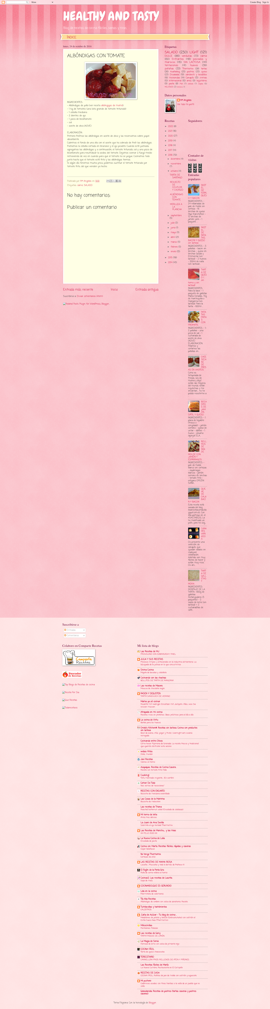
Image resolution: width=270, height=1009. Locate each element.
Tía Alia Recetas (148, 899)
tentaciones (171, 65)
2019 (170, 140)
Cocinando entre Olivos (152, 741)
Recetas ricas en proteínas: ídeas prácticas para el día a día (167, 714)
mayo (174, 232)
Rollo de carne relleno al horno (154, 872)
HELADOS (169, 86)
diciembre (176, 159)
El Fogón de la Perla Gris (152, 870)
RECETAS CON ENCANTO (153, 791)
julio (173, 223)
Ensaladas (175, 74)
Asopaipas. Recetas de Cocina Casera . (159, 767)
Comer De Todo (148, 783)
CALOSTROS (146, 909)
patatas (169, 69)
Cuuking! (145, 775)
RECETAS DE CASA (150, 973)
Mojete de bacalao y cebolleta (154, 672)
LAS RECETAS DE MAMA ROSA (156, 862)
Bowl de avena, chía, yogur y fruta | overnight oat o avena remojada (166, 734)
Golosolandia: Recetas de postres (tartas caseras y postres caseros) (168, 992)
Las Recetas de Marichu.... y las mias (158, 830)
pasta (171, 83)
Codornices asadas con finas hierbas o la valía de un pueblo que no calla (170, 985)
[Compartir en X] (113, 181)
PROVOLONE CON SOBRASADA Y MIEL (158, 654)
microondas (174, 77)
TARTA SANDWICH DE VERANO (155, 696)
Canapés (190, 77)
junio (173, 227)
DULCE (168, 56)
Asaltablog (175, 71)
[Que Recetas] (69, 700)
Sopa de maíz (146, 880)
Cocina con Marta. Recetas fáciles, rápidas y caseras (166, 846)
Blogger (152, 1002)
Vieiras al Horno (148, 762)
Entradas (71, 630)
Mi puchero (146, 981)
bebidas (180, 87)
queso (204, 71)
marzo (174, 242)
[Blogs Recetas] (78, 684)
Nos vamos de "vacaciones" (152, 785)
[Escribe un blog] (110, 181)
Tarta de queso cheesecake (153, 951)
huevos (194, 65)
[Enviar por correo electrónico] (108, 181)
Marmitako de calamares (152, 893)
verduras (187, 56)
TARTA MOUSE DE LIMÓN (153, 936)
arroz (189, 80)
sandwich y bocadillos (196, 74)
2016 (170, 155)
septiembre (176, 215)
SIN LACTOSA (192, 62)
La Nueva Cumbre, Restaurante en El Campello (162, 967)
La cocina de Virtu (149, 720)
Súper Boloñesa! (148, 849)
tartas (204, 68)
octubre (175, 171)
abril (173, 237)
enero (174, 251)
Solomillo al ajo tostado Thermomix (156, 825)
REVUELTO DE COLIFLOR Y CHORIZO (176, 186)
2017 (170, 150)
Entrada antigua (147, 289)
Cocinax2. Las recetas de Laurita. (156, 878)
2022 (171, 126)
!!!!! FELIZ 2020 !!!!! (149, 833)
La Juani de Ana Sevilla (152, 822)
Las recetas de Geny (150, 933)
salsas (190, 83)
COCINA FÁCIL (147, 949)
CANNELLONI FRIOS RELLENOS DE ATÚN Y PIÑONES (165, 959)
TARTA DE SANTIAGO (176, 176)
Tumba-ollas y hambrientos (154, 907)
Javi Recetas (147, 759)
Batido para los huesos (151, 722)
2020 (171, 136)
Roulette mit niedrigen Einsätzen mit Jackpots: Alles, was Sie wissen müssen (168, 705)
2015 (170, 257)
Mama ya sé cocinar (150, 701)
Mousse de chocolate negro (153, 688)
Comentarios (72, 635)
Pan (181, 83)
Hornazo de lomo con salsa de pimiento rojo (160, 943)
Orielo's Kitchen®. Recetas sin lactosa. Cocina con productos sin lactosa (169, 729)
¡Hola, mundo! (146, 754)
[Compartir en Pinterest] (119, 181)
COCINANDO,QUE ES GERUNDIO (156, 886)
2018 (170, 145)
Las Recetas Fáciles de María (154, 965)
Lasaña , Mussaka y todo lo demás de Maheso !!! (162, 864)
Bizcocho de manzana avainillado (155, 793)
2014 (170, 262)
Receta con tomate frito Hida (154, 770)
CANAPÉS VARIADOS (204, 534)
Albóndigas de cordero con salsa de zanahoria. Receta (164, 901)
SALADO (88, 185)
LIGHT (194, 52)
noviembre (176, 164)
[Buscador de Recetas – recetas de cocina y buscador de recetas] (72, 677)
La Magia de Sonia (150, 941)
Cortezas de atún (148, 856)
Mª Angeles (185, 100)
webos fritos (146, 751)
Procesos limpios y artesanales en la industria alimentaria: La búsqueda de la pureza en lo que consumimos (168, 663)
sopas (200, 83)
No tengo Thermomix (151, 854)
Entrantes (178, 59)
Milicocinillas (146, 925)
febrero (174, 247)
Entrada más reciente (78, 289)
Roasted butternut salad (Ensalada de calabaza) (162, 809)
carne (80, 185)
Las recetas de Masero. (152, 685)
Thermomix (187, 68)
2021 (170, 131)
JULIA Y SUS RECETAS (152, 659)
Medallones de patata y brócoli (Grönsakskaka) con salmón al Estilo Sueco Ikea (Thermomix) (168, 919)
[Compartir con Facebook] (116, 181)
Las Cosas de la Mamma (153, 799)
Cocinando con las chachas (153, 678)
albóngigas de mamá (112, 105)
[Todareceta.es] (70, 707)
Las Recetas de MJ (150, 651)
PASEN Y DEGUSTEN (150, 693)
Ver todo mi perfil (185, 104)
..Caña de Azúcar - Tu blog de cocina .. (159, 915)
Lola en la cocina (149, 891)
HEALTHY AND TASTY (111, 16)
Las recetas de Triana (151, 807)
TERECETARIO (147, 957)
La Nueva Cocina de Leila (153, 838)
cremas (203, 77)
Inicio (114, 289)
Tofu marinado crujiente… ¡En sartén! (157, 777)
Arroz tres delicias (149, 817)
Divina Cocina (147, 670)
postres (190, 71)
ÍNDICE (71, 37)
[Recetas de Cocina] (70, 692)
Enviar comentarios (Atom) (90, 296)
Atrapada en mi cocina (151, 712)
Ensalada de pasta (149, 841)
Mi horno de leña (149, 814)
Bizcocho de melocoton (150, 801)
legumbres (202, 80)
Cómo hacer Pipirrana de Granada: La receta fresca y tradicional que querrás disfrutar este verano (170, 745)
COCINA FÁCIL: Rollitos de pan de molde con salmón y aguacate (169, 975)
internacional (175, 80)
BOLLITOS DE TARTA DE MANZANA (157, 680)
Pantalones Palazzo (149, 928)
